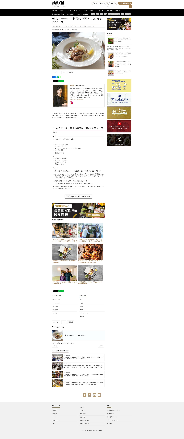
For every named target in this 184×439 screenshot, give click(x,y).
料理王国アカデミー (74, 29)
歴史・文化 (109, 10)
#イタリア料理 (56, 303)
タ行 (106, 14)
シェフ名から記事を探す (83, 14)
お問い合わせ (110, 413)
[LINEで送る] (61, 81)
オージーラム (66, 29)
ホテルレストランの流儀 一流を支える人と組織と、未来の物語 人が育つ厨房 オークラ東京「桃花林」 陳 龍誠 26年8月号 (118, 48)
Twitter (82, 336)
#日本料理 (55, 306)
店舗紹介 (62, 10)
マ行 (118, 14)
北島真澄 (72, 85)
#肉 (81, 299)
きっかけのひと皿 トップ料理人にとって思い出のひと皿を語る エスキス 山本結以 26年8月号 (122, 55)
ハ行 (114, 14)
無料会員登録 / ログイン (113, 410)
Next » (101, 345)
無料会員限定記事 (84, 423)
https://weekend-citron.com (76, 99)
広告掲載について (112, 417)
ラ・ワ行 (127, 14)
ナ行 (110, 14)
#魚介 (81, 306)
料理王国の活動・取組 (58, 14)
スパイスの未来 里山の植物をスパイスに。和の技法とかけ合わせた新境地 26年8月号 (122, 39)
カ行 (97, 14)
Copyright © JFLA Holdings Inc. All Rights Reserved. (92, 430)
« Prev (55, 345)
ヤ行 (122, 14)
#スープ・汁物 (84, 313)
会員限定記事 (70, 14)
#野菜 (81, 303)
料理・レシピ (77, 10)
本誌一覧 (118, 10)
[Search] (130, 6)
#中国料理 (55, 309)
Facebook (70, 336)
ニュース (101, 10)
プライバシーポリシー (113, 420)
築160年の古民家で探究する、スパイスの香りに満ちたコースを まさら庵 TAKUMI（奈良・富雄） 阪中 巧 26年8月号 (123, 64)
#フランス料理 (56, 299)
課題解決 (54, 10)
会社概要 (109, 423)
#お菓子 (82, 316)
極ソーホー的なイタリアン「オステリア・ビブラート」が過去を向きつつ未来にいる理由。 (122, 72)
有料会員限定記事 (84, 420)
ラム (64, 72)
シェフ (69, 10)
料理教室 (71, 72)
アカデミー (93, 10)
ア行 (93, 14)
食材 (85, 10)
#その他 (55, 313)
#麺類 (81, 309)
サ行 (101, 14)
